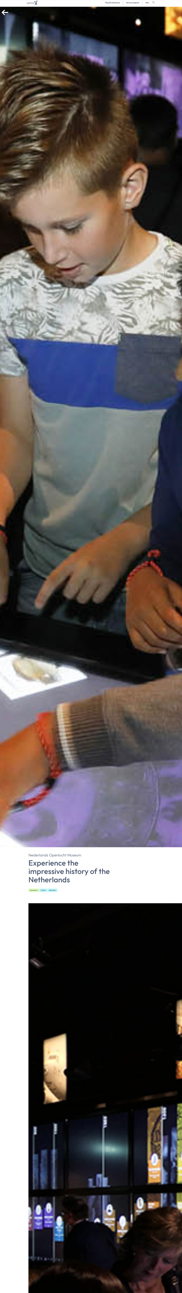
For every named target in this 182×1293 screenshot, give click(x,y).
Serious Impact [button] (132, 2)
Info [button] (147, 2)
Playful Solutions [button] (112, 2)
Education (52, 890)
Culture (43, 890)
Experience (33, 890)
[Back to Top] (178, 1289)
